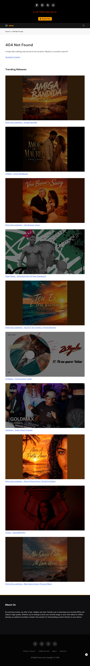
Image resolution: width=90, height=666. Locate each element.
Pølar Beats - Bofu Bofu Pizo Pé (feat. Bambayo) (25, 276)
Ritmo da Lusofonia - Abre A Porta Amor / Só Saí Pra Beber (30, 481)
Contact (63, 651)
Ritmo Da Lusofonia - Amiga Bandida (21, 122)
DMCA (54, 651)
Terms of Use (43, 651)
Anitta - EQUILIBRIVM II (15, 532)
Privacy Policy (29, 651)
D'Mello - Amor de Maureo (16, 174)
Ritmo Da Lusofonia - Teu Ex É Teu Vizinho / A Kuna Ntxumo (30, 327)
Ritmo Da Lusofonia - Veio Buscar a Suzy (22, 225)
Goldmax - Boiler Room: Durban (19, 430)
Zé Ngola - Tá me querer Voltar (18, 379)
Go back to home (12, 57)
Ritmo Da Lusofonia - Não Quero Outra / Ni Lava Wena (28, 584)
